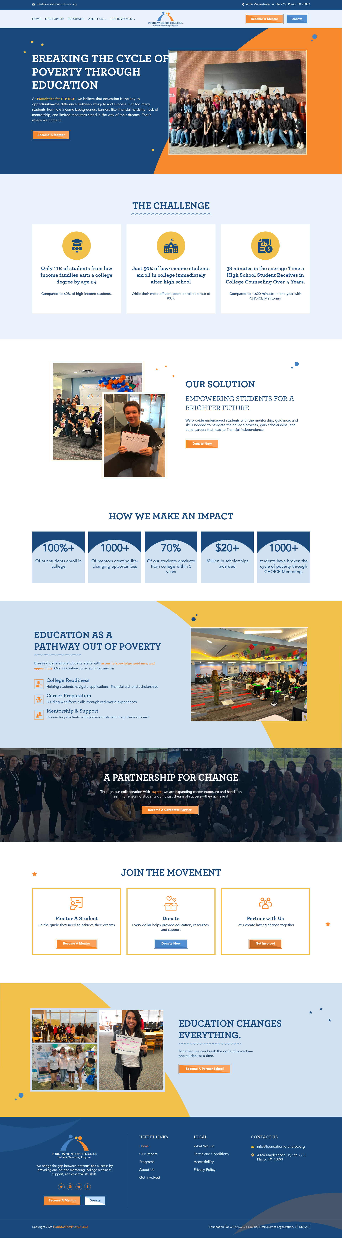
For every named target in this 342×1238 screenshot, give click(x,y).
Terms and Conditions (211, 1154)
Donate (296, 19)
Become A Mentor (264, 19)
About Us (95, 19)
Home (36, 19)
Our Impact (54, 19)
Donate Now (202, 443)
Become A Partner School (205, 1069)
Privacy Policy (205, 1170)
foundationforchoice (70, 1227)
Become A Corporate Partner (169, 810)
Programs (76, 19)
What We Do (204, 1146)
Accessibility (204, 1162)
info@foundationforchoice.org (57, 4)
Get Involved (121, 19)
